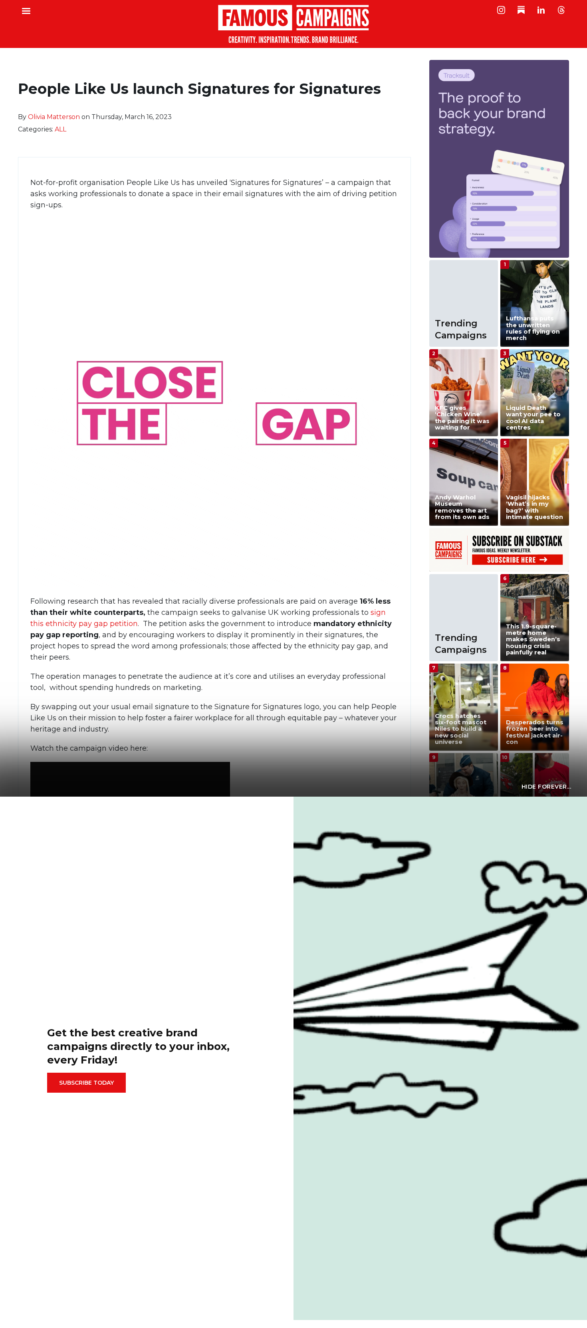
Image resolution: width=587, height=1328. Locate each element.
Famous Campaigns (293, 24)
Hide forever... (546, 786)
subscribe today (86, 1082)
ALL (60, 129)
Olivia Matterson (54, 117)
